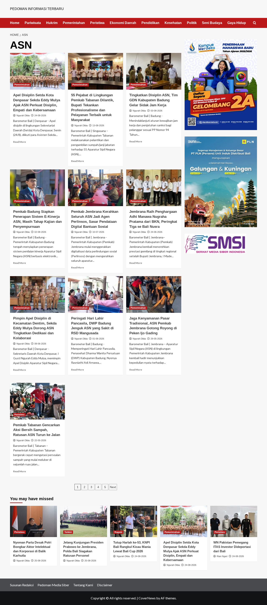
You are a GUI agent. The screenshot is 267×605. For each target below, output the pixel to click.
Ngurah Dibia (23, 115)
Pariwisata (33, 23)
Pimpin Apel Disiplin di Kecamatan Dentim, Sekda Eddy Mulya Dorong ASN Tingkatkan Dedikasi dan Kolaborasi (35, 328)
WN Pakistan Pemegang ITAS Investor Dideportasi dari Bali (232, 547)
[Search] (254, 23)
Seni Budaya (212, 23)
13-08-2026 (98, 125)
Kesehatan (173, 23)
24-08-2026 (40, 115)
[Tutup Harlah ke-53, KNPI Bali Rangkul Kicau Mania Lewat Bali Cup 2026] (133, 521)
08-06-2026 (40, 343)
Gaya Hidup (236, 23)
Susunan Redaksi (22, 585)
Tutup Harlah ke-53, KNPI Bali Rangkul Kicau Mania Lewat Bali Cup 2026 (132, 547)
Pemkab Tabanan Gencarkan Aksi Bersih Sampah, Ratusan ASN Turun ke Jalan (36, 430)
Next (113, 487)
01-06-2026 (98, 338)
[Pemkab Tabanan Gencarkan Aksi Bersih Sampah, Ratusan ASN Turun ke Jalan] (37, 401)
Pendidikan (150, 23)
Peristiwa (97, 23)
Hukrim (52, 23)
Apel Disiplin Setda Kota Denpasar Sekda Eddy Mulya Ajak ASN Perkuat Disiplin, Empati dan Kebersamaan (181, 551)
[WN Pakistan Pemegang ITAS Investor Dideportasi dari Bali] (233, 521)
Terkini (68, 532)
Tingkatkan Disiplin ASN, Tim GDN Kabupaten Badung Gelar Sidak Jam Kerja (153, 100)
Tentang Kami (83, 585)
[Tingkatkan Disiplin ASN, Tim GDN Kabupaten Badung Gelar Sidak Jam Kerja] (153, 71)
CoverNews (147, 598)
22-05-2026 (40, 440)
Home (14, 23)
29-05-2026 (156, 338)
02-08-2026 (40, 232)
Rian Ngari (222, 556)
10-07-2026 (98, 232)
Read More (19, 141)
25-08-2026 (40, 560)
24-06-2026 (156, 232)
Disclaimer (104, 585)
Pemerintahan (74, 23)
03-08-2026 (156, 110)
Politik (192, 23)
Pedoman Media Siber (53, 585)
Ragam (118, 532)
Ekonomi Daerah (123, 23)
